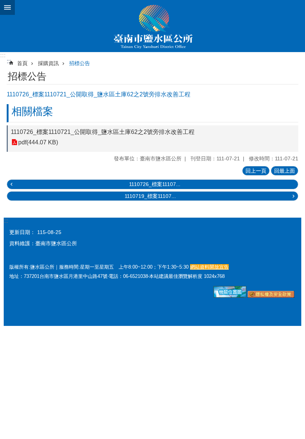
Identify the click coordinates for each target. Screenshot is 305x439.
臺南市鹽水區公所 (152, 26)
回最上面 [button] (284, 171)
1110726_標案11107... (154, 184)
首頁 (22, 63)
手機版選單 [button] (7, 7)
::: (3, 55)
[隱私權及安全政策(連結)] (271, 296)
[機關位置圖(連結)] (230, 296)
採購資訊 (48, 63)
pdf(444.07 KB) (38, 142)
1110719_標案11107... (150, 196)
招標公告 (79, 63)
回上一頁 (255, 171)
